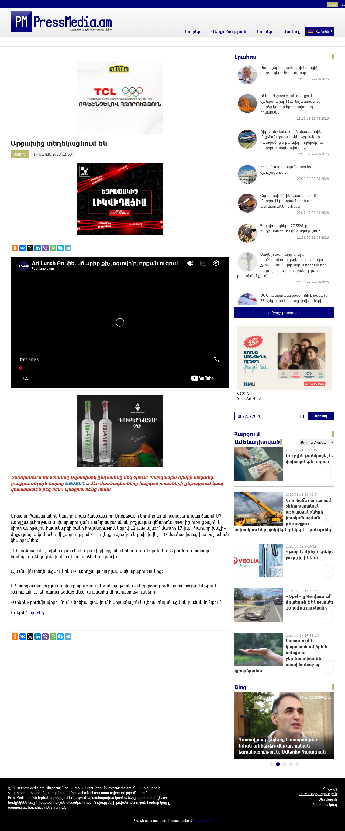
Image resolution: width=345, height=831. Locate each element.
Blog (240, 687)
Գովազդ (330, 788)
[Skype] (60, 248)
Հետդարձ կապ (325, 804)
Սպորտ (20, 154)
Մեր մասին (328, 799)
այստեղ (36, 612)
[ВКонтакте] (22, 248)
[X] (30, 248)
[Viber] (45, 248)
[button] (271, 764)
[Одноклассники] (15, 248)
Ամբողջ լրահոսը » (284, 312)
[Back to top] (336, 822)
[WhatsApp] (53, 248)
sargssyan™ (202, 820)
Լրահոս (245, 56)
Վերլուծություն (228, 31)
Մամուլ (291, 31)
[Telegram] (68, 248)
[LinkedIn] (37, 248)
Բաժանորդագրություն (318, 794)
